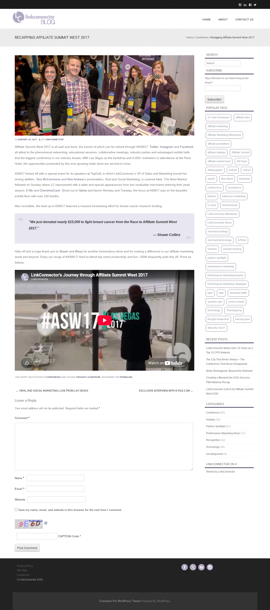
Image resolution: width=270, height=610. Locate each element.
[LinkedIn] (243, 4)
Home (206, 19)
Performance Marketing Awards (225, 275)
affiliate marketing (218, 126)
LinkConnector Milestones (223, 214)
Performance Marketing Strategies (227, 284)
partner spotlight (217, 257)
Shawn (63, 251)
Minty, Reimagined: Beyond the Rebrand (229, 370)
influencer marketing (234, 196)
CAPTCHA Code (68, 536)
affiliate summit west (219, 161)
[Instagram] (238, 4)
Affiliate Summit (240, 152)
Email (19, 488)
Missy (79, 251)
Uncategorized (214, 453)
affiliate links (243, 117)
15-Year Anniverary (219, 117)
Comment (22, 418)
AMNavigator (215, 170)
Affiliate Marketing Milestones (224, 134)
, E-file (28, 190)
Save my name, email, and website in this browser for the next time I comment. (70, 510)
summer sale (215, 301)
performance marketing (221, 266)
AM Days (242, 161)
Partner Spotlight (215, 426)
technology (214, 310)
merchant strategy (218, 231)
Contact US (244, 19)
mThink (242, 240)
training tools (242, 319)
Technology (212, 447)
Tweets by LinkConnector (220, 471)
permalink (126, 377)
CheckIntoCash (50, 190)
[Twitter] (253, 4)
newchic (212, 249)
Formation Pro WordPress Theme (120, 601)
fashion (212, 196)
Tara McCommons (48, 179)
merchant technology (220, 240)
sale (221, 292)
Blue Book (227, 178)
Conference (201, 37)
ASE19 (247, 170)
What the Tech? (216, 327)
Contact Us (23, 575)
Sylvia (83, 190)
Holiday (210, 419)
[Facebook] (248, 4)
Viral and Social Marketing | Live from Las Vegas (52, 390)
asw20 (211, 178)
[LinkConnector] (34, 25)
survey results (236, 301)
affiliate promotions (218, 143)
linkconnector (54, 139)
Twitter (154, 146)
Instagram (166, 146)
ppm (210, 292)
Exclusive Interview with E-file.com (166, 390)
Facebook (186, 146)
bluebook (244, 178)
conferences (215, 187)
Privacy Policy (25, 565)
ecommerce (234, 187)
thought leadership (88, 377)
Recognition (213, 440)
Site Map (22, 570)
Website (20, 499)
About (223, 19)
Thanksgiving (234, 310)
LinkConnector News (220, 222)
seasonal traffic (238, 292)
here (159, 179)
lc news (212, 205)
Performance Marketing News (223, 433)
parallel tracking (232, 249)
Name (19, 478)
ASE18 (233, 170)
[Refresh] (46, 522)
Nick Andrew (75, 179)
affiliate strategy (216, 152)
